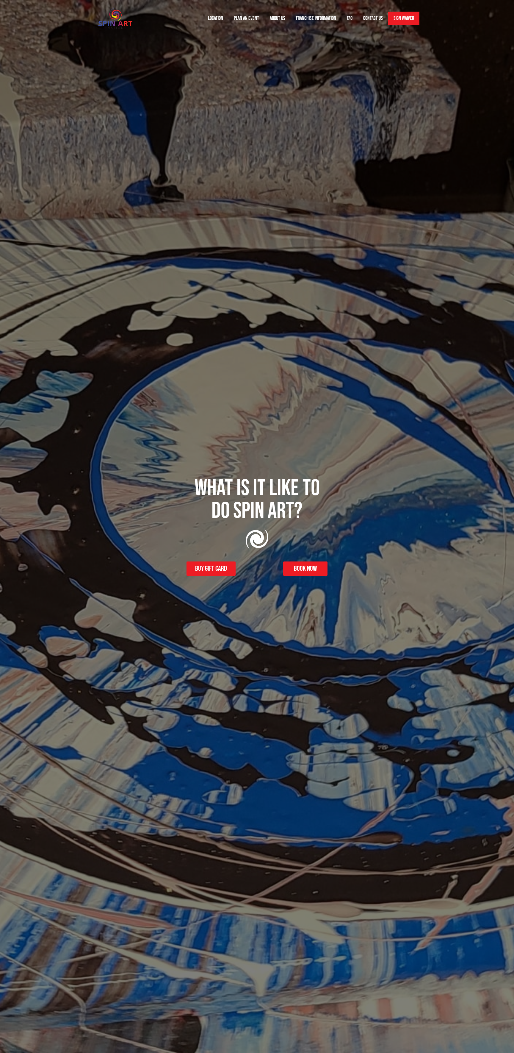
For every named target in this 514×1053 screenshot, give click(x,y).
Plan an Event (246, 18)
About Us (277, 18)
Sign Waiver (404, 18)
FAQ (349, 18)
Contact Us (373, 18)
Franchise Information (316, 18)
